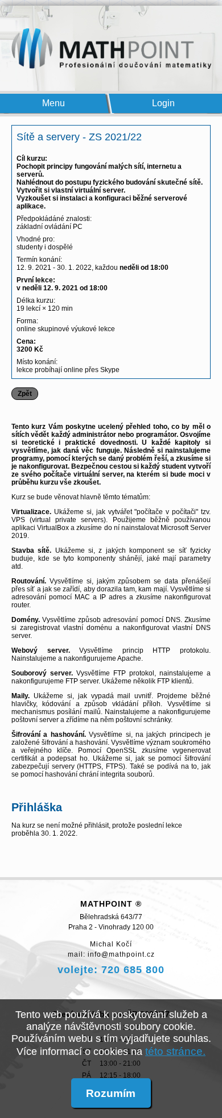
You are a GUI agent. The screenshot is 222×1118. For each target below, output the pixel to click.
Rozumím (110, 1093)
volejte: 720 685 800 (111, 969)
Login (164, 103)
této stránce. (175, 1051)
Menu (54, 103)
